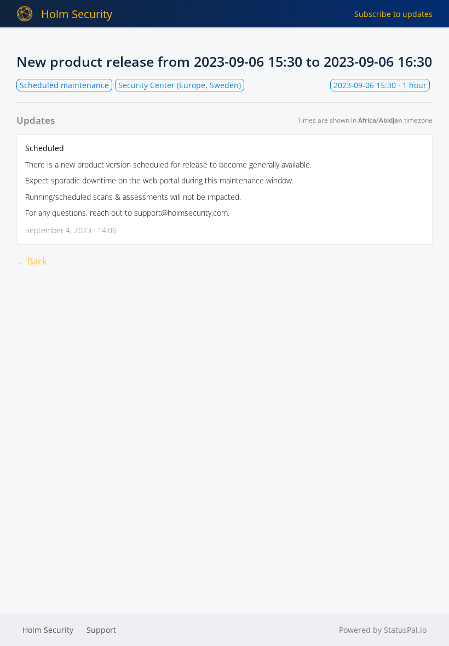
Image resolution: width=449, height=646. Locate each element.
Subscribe (393, 14)
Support (101, 630)
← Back (31, 261)
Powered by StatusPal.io (383, 630)
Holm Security (76, 14)
